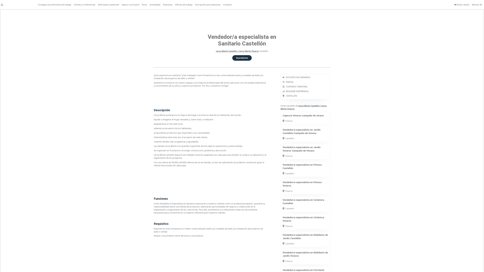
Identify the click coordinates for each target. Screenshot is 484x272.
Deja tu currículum (130, 4)
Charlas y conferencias (84, 4)
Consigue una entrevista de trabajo (54, 4)
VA (481, 4)
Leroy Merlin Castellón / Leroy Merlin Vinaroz (237, 51)
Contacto (227, 4)
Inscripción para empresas (208, 4)
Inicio (144, 4)
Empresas (167, 4)
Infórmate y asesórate (108, 4)
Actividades (155, 4)
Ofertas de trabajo (184, 4)
